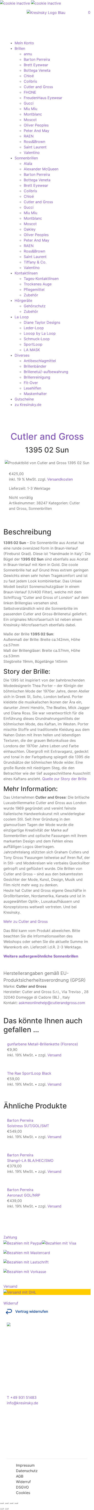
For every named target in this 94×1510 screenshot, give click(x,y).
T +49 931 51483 (22, 1397)
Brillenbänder (35, 366)
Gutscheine (24, 399)
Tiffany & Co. (35, 262)
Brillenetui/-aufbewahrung (46, 371)
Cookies (23, 1492)
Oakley (30, 229)
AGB (19, 1476)
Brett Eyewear (36, 65)
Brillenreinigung (37, 377)
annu (28, 54)
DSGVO (22, 1487)
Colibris (30, 81)
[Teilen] (11, 1503)
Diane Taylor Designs (42, 322)
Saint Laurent (35, 147)
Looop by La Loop (40, 333)
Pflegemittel (34, 289)
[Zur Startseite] (46, 13)
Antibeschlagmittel (40, 360)
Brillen (20, 48)
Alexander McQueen (41, 169)
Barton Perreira (37, 59)
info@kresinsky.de (22, 1403)
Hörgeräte (23, 300)
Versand (54, 1055)
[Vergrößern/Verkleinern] (2, 1503)
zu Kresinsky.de (28, 404)
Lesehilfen (32, 388)
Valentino (32, 152)
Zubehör (31, 295)
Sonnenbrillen (26, 158)
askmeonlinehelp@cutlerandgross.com (52, 1002)
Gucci (29, 103)
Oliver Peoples (36, 125)
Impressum (25, 1465)
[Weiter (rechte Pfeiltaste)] (6, 1508)
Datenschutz (27, 1470)
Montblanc (33, 114)
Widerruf (23, 1481)
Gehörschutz (35, 306)
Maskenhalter (35, 393)
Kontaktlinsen (26, 273)
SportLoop (33, 344)
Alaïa (28, 163)
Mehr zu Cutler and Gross (25, 921)
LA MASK (32, 349)
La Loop (22, 317)
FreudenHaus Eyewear (43, 97)
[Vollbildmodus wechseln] (6, 1503)
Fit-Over (31, 382)
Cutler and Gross (38, 86)
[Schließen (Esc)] (16, 1503)
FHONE (30, 92)
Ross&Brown (34, 141)
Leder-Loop (34, 328)
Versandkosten (60, 479)
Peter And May (36, 130)
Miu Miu (30, 108)
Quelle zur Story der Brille (64, 778)
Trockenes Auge (38, 284)
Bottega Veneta (37, 70)
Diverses (22, 355)
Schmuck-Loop (37, 339)
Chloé (29, 76)
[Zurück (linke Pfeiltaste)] (2, 1508)
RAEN (29, 136)
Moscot (30, 119)
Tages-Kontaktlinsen (41, 278)
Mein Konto (24, 43)
